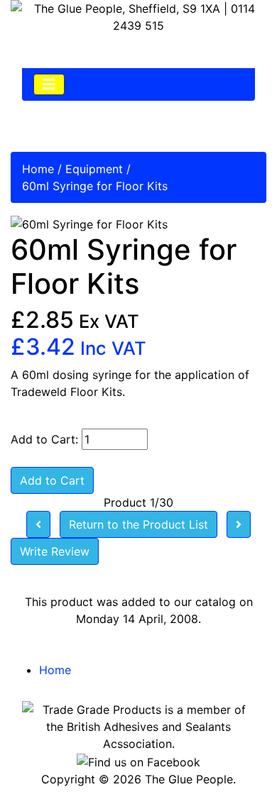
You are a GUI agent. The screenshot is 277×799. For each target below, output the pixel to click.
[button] (234, 757)
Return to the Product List (138, 524)
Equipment (94, 169)
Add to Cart (52, 480)
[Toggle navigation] (49, 84)
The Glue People (189, 779)
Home (38, 169)
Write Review (54, 551)
